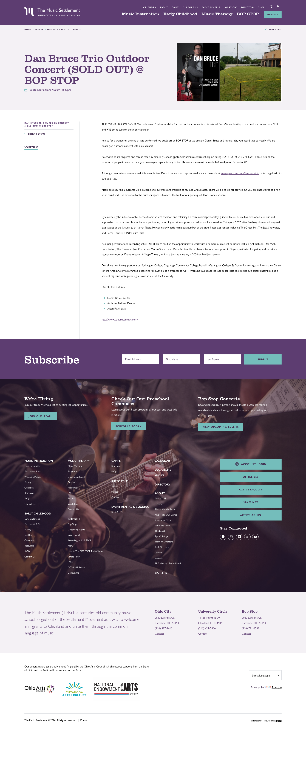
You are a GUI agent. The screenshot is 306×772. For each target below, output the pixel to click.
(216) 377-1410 (163, 628)
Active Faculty (251, 489)
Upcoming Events (76, 529)
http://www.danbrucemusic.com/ (120, 319)
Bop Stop (74, 519)
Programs (72, 471)
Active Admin (250, 515)
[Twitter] (247, 537)
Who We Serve (162, 525)
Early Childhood (180, 14)
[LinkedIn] (239, 537)
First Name (171, 357)
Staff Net (250, 502)
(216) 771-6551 (250, 628)
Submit (263, 359)
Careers (158, 552)
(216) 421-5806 (207, 628)
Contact (158, 557)
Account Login (253, 464)
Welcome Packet (32, 476)
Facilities (28, 534)
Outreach (29, 487)
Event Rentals (211, 7)
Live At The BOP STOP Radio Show (85, 551)
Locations (230, 7)
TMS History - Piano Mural (168, 563)
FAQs (27, 498)
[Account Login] (271, 6)
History (158, 503)
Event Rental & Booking (130, 506)
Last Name (212, 357)
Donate (272, 14)
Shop (261, 7)
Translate (277, 687)
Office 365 (251, 476)
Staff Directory (162, 547)
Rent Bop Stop (118, 512)
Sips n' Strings (161, 536)
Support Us (190, 7)
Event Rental (74, 534)
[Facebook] (223, 537)
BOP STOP (248, 14)
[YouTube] (255, 537)
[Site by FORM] (266, 721)
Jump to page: (34, 463)
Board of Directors (164, 541)
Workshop (73, 503)
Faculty (27, 482)
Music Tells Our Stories (166, 514)
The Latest (160, 530)
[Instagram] (231, 537)
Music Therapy (217, 14)
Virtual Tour (74, 556)
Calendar (149, 7)
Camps (176, 7)
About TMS (160, 498)
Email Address (132, 357)
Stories (114, 491)
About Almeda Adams (165, 509)
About (164, 7)
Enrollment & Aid (32, 471)
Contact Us (29, 503)
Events (39, 29)
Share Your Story (163, 520)
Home (27, 29)
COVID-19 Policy (76, 567)
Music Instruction (140, 14)
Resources (29, 493)
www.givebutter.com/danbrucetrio (240, 173)
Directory (247, 7)
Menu (70, 545)
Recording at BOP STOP (79, 540)
